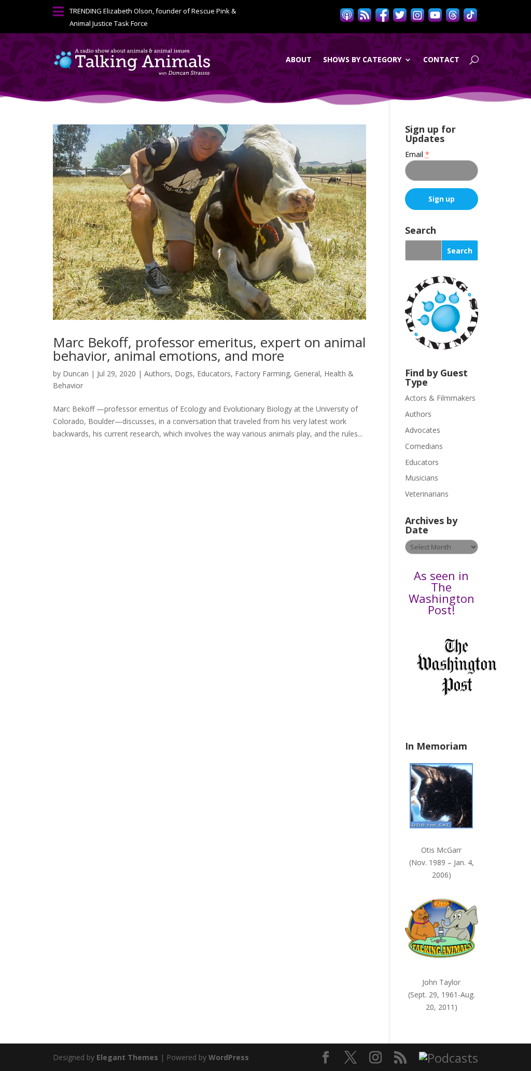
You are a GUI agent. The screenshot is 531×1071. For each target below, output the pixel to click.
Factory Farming (262, 373)
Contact (441, 59)
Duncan (76, 373)
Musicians (421, 478)
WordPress (228, 1057)
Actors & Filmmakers (440, 398)
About (299, 59)
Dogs (184, 373)
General (307, 373)
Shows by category (362, 59)
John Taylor (441, 982)
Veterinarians (427, 494)
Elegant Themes (127, 1057)
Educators (214, 373)
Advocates (422, 430)
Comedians (424, 446)
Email (417, 154)
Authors (157, 373)
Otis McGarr (441, 850)
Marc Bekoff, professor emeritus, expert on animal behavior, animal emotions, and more (209, 349)
